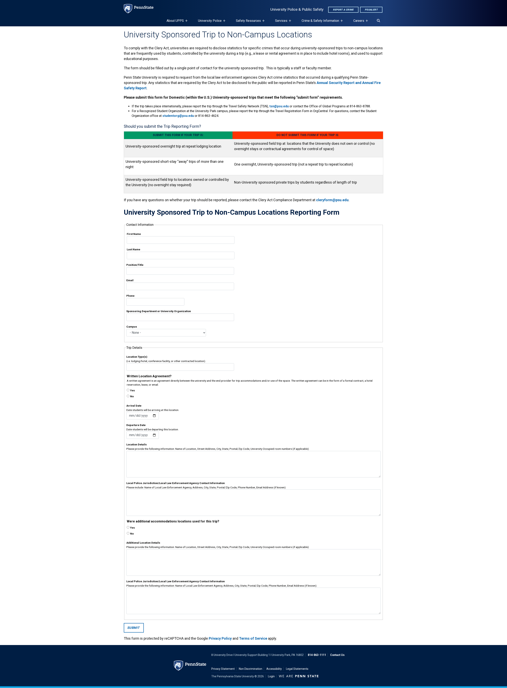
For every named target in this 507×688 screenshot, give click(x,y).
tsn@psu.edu (279, 106)
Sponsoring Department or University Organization (158, 311)
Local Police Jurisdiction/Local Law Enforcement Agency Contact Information (175, 483)
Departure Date (136, 425)
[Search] (378, 20)
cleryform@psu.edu (332, 200)
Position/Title (134, 264)
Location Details (136, 444)
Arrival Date (133, 405)
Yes (132, 390)
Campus (131, 326)
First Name (134, 233)
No (132, 396)
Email (129, 280)
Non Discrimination (250, 668)
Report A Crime (343, 9)
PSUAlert (371, 9)
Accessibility (274, 668)
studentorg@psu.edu (178, 116)
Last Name (133, 249)
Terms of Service (253, 638)
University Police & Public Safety (296, 9)
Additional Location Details (143, 542)
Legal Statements (297, 668)
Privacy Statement (223, 668)
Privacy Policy (220, 638)
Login (271, 676)
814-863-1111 (317, 655)
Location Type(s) (136, 356)
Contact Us (337, 655)
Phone (130, 295)
